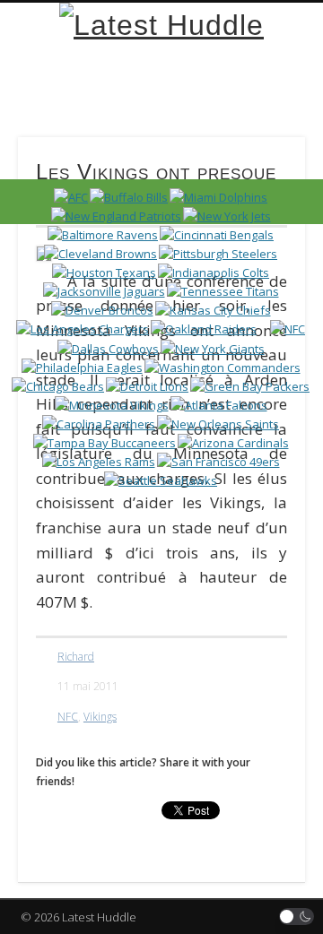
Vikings (100, 716)
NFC (67, 716)
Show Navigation (260, 160)
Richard (75, 656)
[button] (297, 916)
